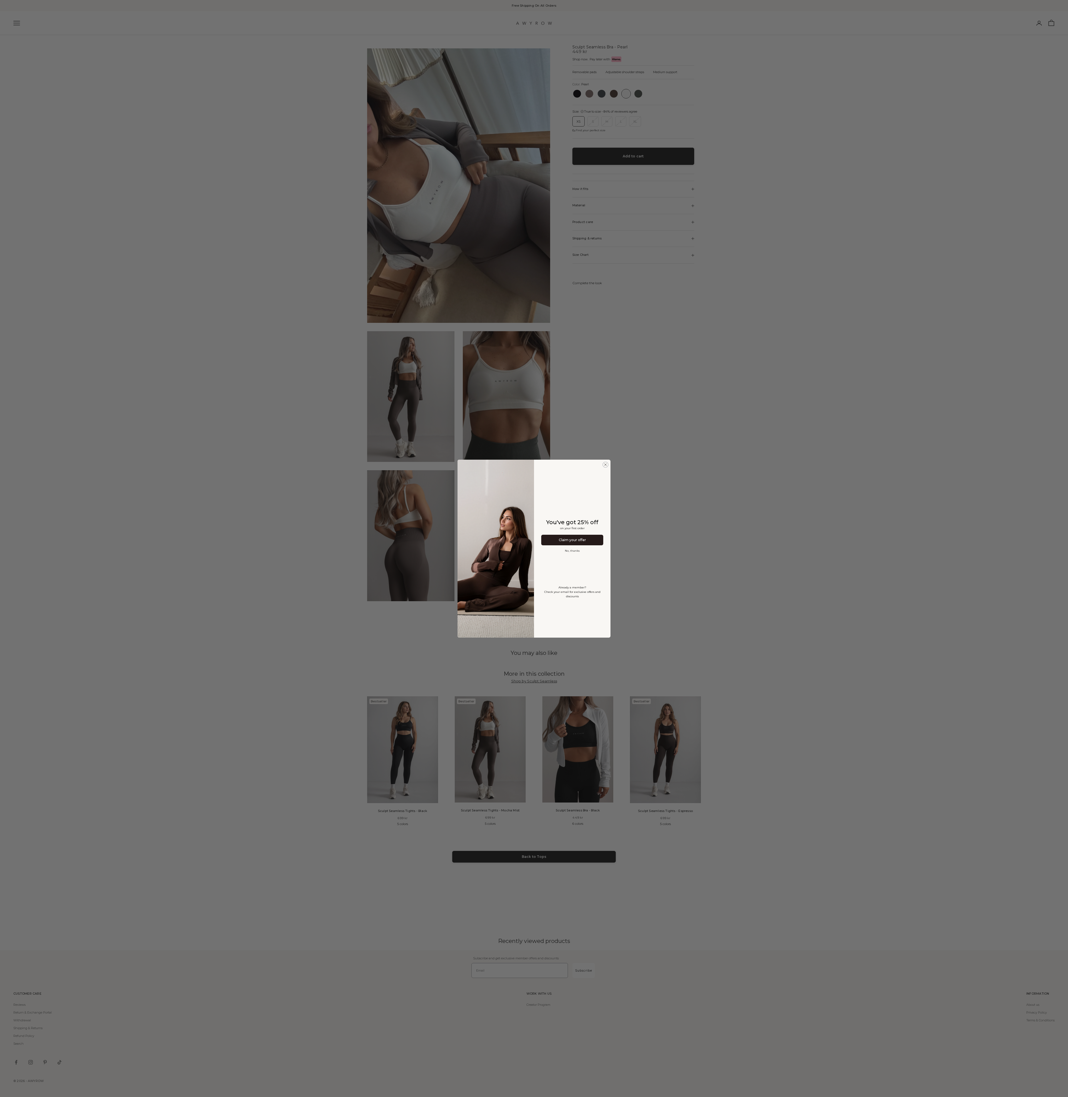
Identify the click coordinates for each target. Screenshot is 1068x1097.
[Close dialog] (605, 464)
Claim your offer (572, 540)
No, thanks (572, 551)
